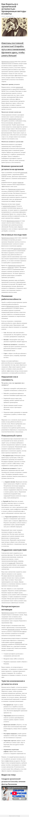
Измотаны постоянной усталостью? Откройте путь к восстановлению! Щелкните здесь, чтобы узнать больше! (13, 49)
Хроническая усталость (7, 61)
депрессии (20, 182)
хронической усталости (15, 119)
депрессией (12, 563)
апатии (14, 182)
